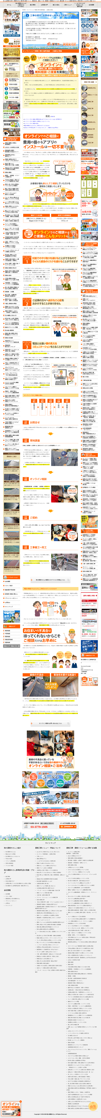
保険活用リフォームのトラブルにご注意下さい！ (80, 1065)
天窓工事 (90, 142)
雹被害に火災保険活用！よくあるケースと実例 (90, 445)
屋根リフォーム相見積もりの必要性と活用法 (48, 915)
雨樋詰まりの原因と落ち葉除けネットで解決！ (90, 556)
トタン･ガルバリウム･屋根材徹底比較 (11, 374)
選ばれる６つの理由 (10, 854)
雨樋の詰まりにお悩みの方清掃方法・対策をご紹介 (90, 552)
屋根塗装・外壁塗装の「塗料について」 (78, 862)
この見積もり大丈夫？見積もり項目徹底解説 (89, 475)
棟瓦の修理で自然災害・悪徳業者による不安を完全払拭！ (82, 957)
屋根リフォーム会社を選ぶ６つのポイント (90, 384)
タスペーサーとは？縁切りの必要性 (10, 193)
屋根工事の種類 (89, 82)
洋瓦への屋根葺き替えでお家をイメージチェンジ (12, 363)
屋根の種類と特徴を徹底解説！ (10, 143)
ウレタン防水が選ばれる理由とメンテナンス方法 (12, 198)
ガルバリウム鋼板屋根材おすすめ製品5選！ (90, 273)
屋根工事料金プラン (42, 858)
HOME (24, 9)
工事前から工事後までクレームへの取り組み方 (90, 471)
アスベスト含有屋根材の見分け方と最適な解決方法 (80, 996)
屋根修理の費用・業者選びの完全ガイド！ (12, 151)
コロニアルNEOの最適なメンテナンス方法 (90, 369)
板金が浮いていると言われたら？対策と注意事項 (90, 495)
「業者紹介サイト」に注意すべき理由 (89, 512)
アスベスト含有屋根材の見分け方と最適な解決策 (12, 323)
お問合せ (7, 602)
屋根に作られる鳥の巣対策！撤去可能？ (90, 560)
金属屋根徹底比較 (72, 1053)
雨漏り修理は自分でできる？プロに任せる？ (12, 160)
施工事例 (32, 5)
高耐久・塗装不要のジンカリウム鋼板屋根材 (12, 392)
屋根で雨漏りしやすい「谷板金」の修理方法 (11, 311)
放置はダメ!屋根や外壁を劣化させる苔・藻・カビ (12, 354)
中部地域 (7, 633)
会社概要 (91, 5)
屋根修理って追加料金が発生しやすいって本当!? (90, 499)
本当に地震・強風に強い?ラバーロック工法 (12, 264)
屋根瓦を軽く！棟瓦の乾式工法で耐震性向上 (89, 408)
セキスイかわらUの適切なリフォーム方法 (78, 869)
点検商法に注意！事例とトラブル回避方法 (47, 870)
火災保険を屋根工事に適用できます (45, 888)
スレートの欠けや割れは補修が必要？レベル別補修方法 (81, 919)
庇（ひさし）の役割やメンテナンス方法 (12, 414)
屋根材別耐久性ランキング (10, 346)
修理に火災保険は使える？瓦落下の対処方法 (90, 400)
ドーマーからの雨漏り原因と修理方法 (11, 418)
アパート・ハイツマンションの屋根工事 (89, 567)
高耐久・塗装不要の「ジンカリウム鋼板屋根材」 (80, 1006)
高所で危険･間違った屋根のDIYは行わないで (79, 1010)
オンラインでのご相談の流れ (31, 123)
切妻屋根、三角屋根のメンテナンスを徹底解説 (12, 283)
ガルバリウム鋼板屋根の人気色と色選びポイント (80, 903)
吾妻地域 (7, 642)
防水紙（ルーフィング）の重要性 (76, 1040)
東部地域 (7, 630)
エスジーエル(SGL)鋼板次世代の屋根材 (12, 383)
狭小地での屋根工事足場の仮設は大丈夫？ (89, 373)
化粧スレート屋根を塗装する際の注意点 (88, 356)
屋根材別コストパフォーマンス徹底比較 (12, 341)
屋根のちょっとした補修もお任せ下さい (47, 865)
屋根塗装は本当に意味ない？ (10, 155)
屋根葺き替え (92, 88)
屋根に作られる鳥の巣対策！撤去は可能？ (47, 961)
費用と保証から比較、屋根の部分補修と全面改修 (90, 312)
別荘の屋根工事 (87, 571)
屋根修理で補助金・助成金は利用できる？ (89, 449)
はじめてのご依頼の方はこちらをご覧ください (48, 851)
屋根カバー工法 (92, 95)
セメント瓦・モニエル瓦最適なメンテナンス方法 (12, 229)
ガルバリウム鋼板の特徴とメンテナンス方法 (12, 387)
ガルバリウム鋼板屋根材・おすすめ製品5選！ (79, 887)
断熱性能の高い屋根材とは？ (9, 427)
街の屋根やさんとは (10, 851)
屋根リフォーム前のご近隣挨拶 (44, 868)
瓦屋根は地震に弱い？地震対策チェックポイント (90, 412)
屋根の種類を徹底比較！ (86, 324)
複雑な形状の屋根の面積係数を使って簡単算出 (12, 271)
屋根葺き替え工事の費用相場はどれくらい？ (90, 307)
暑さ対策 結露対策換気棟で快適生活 (10, 295)
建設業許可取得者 (10, 590)
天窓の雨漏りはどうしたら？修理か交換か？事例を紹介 (81, 937)
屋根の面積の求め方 (10, 268)
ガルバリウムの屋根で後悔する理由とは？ (11, 378)
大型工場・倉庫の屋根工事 (43, 895)
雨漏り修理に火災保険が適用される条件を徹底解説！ (81, 1108)
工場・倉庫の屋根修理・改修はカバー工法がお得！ (90, 543)
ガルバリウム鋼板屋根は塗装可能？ (90, 261)
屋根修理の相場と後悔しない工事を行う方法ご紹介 (49, 910)
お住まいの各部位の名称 (12, 147)
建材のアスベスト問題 (11, 327)
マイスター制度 (9, 865)
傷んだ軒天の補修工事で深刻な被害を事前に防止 (12, 189)
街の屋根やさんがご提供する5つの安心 (21, 5)
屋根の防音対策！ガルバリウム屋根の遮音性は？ (90, 285)
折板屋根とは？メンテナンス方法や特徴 (90, 348)
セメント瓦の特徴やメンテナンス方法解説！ (12, 224)
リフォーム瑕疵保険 (10, 861)
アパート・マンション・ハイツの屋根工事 (47, 897)
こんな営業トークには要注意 (89, 484)
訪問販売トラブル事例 (89, 487)
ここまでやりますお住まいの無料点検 (79, 5)
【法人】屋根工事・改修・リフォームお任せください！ (50, 902)
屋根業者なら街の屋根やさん (13, 898)
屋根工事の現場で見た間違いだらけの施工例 (89, 420)
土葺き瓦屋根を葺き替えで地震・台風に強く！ (12, 233)
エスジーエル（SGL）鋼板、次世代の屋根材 (79, 1058)
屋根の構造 (8, 172)
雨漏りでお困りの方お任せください (45, 863)
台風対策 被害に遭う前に (43, 883)
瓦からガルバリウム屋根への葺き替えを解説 (90, 257)
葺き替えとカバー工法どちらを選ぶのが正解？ (90, 320)
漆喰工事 (90, 101)
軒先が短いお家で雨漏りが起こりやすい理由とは (12, 319)
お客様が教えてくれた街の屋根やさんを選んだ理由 (18, 883)
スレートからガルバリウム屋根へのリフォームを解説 (90, 252)
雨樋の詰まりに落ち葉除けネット (45, 958)
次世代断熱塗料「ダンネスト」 (87, 429)
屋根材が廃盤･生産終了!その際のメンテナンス (12, 359)
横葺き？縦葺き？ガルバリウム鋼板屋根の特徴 (90, 277)
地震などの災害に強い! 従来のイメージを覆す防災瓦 (81, 994)
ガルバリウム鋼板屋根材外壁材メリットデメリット (90, 281)
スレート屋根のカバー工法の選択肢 (90, 332)
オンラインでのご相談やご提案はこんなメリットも (37, 121)
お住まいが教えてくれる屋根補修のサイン (90, 316)
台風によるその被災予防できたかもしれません (90, 392)
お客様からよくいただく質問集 (75, 867)
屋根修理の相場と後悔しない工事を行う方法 (89, 303)
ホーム (9, 5)
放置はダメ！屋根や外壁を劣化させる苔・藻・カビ (80, 1072)
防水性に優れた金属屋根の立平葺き (77, 1060)
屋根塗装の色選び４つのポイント (88, 425)
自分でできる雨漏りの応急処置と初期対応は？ (90, 437)
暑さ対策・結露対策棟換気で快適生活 (77, 978)
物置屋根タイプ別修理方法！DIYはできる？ (89, 535)
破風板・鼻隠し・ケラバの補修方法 (77, 935)
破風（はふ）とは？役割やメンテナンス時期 (12, 449)
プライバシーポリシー (11, 598)
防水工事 (90, 115)
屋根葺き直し (92, 122)
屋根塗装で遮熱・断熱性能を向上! (89, 433)
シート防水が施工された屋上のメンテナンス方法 (12, 202)
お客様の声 (44, 5)
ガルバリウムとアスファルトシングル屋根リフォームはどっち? (12, 369)
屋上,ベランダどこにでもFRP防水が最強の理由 (12, 211)
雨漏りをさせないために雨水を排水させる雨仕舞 (12, 307)
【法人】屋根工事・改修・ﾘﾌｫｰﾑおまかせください (90, 575)
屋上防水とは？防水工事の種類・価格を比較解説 (12, 215)
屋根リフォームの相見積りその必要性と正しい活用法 (90, 463)
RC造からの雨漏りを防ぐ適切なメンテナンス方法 (12, 409)
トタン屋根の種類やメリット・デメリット (89, 344)
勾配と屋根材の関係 (10, 303)
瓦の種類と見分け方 (10, 315)
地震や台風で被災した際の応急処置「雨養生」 (12, 259)
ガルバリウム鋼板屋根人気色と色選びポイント (90, 269)
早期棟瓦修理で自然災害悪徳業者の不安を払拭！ (12, 237)
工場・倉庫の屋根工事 (89, 563)
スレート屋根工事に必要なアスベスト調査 (78, 999)
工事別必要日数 (87, 380)
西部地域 (7, 636)
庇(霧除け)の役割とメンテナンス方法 (10, 246)
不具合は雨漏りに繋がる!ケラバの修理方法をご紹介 (81, 948)
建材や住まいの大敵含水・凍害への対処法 (11, 299)
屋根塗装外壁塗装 (90, 136)
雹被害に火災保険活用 (73, 1103)
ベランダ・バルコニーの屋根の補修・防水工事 (48, 890)
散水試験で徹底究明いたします (44, 881)
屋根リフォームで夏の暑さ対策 (44, 892)
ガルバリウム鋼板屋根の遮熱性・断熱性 (90, 265)
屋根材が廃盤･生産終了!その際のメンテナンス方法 (80, 953)
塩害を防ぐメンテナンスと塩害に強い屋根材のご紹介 (81, 1069)
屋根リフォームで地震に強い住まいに (46, 885)
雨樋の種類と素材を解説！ (43, 963)
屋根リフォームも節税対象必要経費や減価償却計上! (90, 579)
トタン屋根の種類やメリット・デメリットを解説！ (80, 921)
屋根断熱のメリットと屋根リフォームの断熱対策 (12, 431)
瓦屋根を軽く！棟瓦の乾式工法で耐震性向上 (79, 990)
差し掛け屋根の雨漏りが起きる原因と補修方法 (12, 288)
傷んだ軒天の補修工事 (73, 1024)
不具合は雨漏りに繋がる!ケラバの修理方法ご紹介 (12, 180)
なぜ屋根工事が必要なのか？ (90, 295)
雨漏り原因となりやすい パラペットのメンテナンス (49, 938)
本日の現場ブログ (10, 881)
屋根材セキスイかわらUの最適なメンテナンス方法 (90, 365)
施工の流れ (56, 5)
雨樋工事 (90, 108)
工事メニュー (68, 5)
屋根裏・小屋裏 (9, 291)
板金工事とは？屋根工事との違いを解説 (12, 164)
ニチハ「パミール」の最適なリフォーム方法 (79, 872)
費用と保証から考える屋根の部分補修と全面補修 (49, 924)
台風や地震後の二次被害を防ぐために (90, 404)
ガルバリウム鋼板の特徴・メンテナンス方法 (79, 1003)
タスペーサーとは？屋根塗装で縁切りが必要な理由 (80, 946)
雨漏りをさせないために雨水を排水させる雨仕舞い (80, 1085)
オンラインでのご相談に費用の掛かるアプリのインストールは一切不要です (43, 119)
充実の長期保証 (9, 863)
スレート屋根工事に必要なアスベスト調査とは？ (12, 440)
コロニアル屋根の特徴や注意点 (88, 340)
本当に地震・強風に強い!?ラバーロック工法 (79, 1079)
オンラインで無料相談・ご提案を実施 (46, 854)
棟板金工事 (91, 129)
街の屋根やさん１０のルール (13, 856)
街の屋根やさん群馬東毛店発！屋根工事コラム (17, 885)
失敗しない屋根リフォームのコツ (89, 299)
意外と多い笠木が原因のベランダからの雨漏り (12, 185)
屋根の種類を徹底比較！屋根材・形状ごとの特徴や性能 (81, 910)
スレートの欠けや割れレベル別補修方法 (89, 336)
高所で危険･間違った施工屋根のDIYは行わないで (12, 396)
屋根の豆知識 (9, 337)
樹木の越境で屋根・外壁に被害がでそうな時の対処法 (90, 503)
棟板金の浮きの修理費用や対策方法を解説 (12, 168)
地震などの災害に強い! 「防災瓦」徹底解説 (89, 416)
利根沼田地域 (9, 639)
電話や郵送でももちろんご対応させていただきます (37, 125)
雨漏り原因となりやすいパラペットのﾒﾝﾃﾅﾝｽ (12, 207)
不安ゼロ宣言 (9, 858)
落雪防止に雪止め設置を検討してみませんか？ (48, 947)
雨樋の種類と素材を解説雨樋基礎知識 (12, 436)
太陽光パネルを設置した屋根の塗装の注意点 (90, 352)
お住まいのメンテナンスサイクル (76, 1031)
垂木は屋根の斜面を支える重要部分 (45, 929)
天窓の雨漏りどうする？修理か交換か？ (12, 422)
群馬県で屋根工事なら (11, 594)
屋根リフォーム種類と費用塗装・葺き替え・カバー (90, 328)
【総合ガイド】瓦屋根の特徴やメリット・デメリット (81, 908)
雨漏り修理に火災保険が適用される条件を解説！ (90, 441)
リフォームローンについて (43, 920)
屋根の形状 (8, 275)
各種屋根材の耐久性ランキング (75, 1047)
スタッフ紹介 (9, 585)
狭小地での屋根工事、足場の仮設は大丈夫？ (79, 880)
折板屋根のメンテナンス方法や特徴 (77, 923)
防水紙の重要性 (9, 330)
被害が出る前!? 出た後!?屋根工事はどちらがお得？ (90, 479)
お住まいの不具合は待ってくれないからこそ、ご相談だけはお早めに (41, 127)
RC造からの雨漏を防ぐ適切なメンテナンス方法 (80, 1008)
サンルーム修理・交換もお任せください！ (90, 539)
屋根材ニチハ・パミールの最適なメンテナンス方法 (90, 361)
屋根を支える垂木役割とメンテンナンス (11, 400)
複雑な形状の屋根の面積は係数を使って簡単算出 (80, 973)
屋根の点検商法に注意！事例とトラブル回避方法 (90, 491)
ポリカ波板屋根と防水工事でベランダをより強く (90, 548)
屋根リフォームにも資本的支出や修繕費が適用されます (50, 922)
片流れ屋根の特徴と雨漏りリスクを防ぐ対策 (12, 279)
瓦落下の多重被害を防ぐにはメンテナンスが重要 (90, 396)
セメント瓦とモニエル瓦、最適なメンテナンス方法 (80, 928)
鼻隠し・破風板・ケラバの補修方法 (12, 176)
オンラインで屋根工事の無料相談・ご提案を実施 (90, 459)
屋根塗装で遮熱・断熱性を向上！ (76, 983)
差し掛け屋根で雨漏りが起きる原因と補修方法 (79, 1083)
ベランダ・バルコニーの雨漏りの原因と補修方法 (12, 220)
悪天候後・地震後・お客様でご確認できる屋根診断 (80, 860)
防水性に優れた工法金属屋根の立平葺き (10, 255)
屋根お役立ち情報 (88, 388)
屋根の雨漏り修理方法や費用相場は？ (12, 405)
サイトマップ (9, 606)
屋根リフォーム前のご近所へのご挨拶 (88, 467)
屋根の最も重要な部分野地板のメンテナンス (11, 334)
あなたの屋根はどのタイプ (74, 855)
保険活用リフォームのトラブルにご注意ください (90, 508)
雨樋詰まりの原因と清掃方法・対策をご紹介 (48, 956)
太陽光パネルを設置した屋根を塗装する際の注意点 (49, 965)
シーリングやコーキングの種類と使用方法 (12, 251)
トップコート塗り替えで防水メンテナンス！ (12, 444)
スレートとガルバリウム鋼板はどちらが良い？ (90, 248)
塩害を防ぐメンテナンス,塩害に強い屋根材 (12, 350)
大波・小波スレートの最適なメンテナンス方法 (12, 242)
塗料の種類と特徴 (89, 595)
